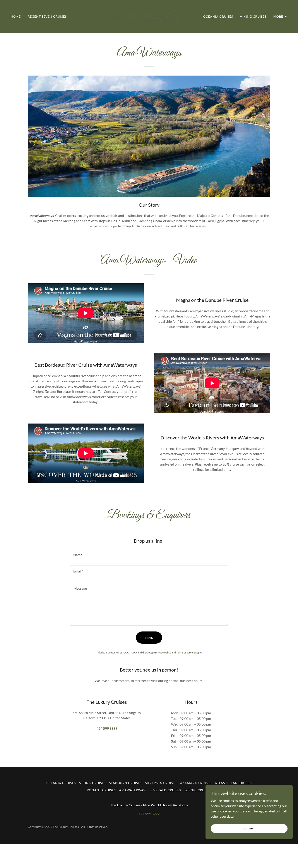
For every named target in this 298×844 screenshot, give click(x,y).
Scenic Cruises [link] (198, 790)
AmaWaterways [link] (133, 790)
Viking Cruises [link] (253, 16)
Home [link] (15, 16)
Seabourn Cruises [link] (125, 783)
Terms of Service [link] (185, 652)
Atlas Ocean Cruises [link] (233, 783)
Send (149, 638)
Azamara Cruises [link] (195, 783)
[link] (149, 16)
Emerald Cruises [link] (166, 790)
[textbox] (149, 554)
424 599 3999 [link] (106, 728)
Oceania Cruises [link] (218, 16)
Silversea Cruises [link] (160, 783)
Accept (249, 828)
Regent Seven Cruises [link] (47, 16)
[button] (280, 16)
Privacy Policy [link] (163, 652)
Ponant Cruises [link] (101, 790)
